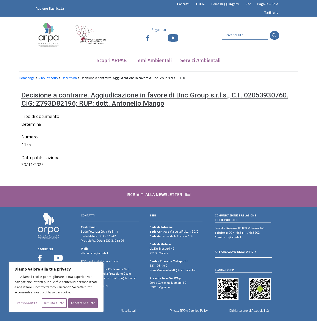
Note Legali (128, 310)
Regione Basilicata (50, 8)
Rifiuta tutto (54, 303)
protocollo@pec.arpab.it (103, 261)
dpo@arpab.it (127, 278)
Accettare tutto (83, 303)
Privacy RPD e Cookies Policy (189, 310)
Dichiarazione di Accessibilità (249, 310)
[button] (158, 196)
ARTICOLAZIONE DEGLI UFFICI (234, 251)
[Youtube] (58, 258)
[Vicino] (101, 264)
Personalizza (27, 303)
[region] (56, 287)
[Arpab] (48, 34)
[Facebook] (40, 258)
